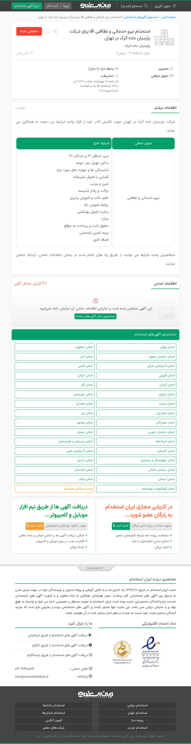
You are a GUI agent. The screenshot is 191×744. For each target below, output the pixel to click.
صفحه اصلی (169, 17)
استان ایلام (86, 479)
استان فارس (85, 366)
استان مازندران (165, 413)
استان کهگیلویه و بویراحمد (158, 488)
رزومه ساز (137, 720)
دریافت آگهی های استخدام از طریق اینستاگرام (58, 655)
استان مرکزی (167, 394)
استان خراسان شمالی (161, 470)
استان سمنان (85, 432)
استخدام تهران (137, 712)
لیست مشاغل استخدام (78, 488)
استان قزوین (167, 375)
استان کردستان (83, 470)
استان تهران (167, 347)
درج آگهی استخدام (27, 5)
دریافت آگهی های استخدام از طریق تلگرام (60, 645)
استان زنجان (167, 403)
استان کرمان (167, 385)
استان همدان (84, 403)
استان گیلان (85, 375)
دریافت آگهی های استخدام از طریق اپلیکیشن (58, 635)
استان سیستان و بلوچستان (76, 441)
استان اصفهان (84, 347)
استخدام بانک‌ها (54, 705)
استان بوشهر (85, 422)
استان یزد (87, 413)
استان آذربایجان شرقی (161, 366)
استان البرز (86, 356)
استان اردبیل (85, 460)
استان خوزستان (83, 394)
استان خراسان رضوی (162, 356)
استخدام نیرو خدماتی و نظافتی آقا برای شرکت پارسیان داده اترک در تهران (110, 35)
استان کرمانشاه (165, 441)
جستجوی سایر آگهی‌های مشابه (95, 316)
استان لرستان (166, 479)
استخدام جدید (137, 727)
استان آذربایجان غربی (79, 451)
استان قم (87, 385)
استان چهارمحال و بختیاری (158, 460)
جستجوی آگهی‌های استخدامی (141, 17)
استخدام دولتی (137, 705)
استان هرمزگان (165, 422)
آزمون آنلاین (53, 720)
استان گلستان (166, 451)
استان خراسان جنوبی (161, 432)
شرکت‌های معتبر (53, 727)
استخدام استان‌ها (53, 712)
